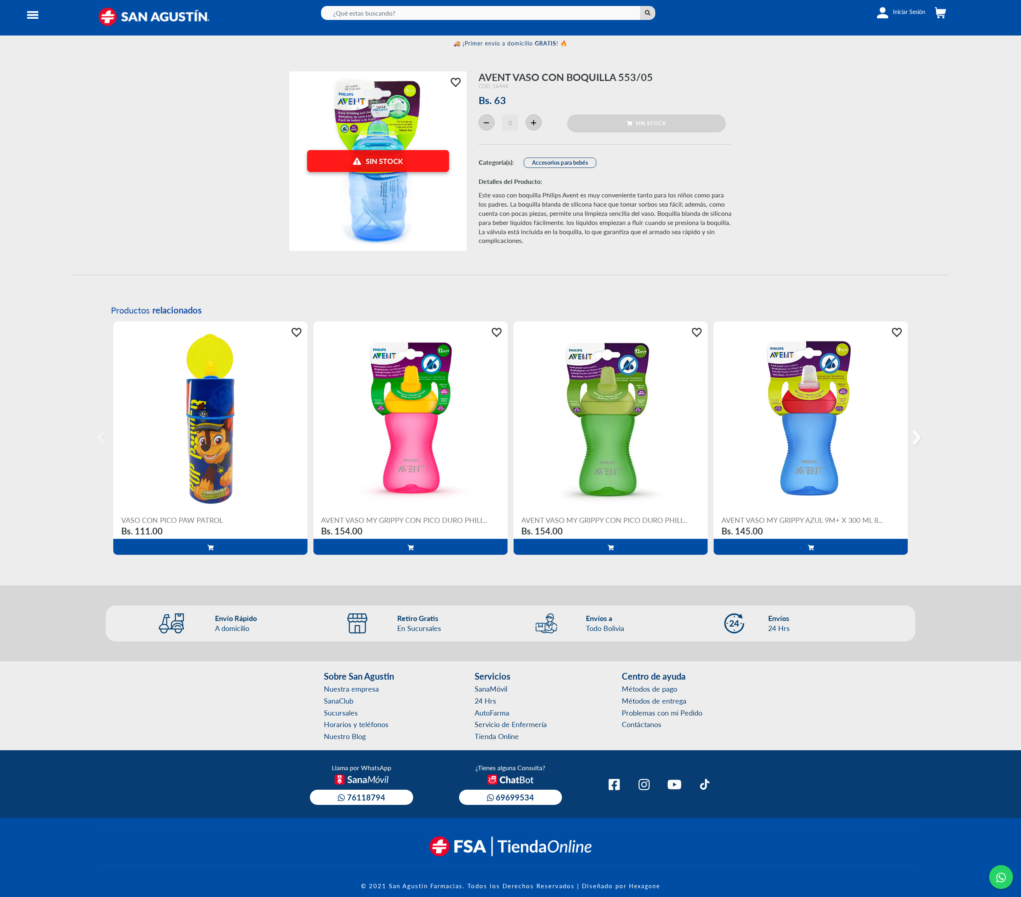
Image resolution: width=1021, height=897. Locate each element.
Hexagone (644, 886)
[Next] (918, 438)
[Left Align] (647, 13)
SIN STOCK (649, 123)
